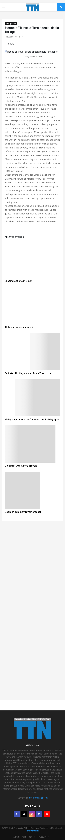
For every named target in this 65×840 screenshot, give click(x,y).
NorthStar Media (32, 831)
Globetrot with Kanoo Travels (21, 465)
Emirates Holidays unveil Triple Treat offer (28, 373)
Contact (32, 837)
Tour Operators (11, 24)
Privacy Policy (43, 837)
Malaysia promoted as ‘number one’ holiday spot (32, 419)
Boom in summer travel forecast (23, 511)
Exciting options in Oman (18, 281)
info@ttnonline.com (38, 798)
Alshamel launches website (20, 327)
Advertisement (19, 837)
